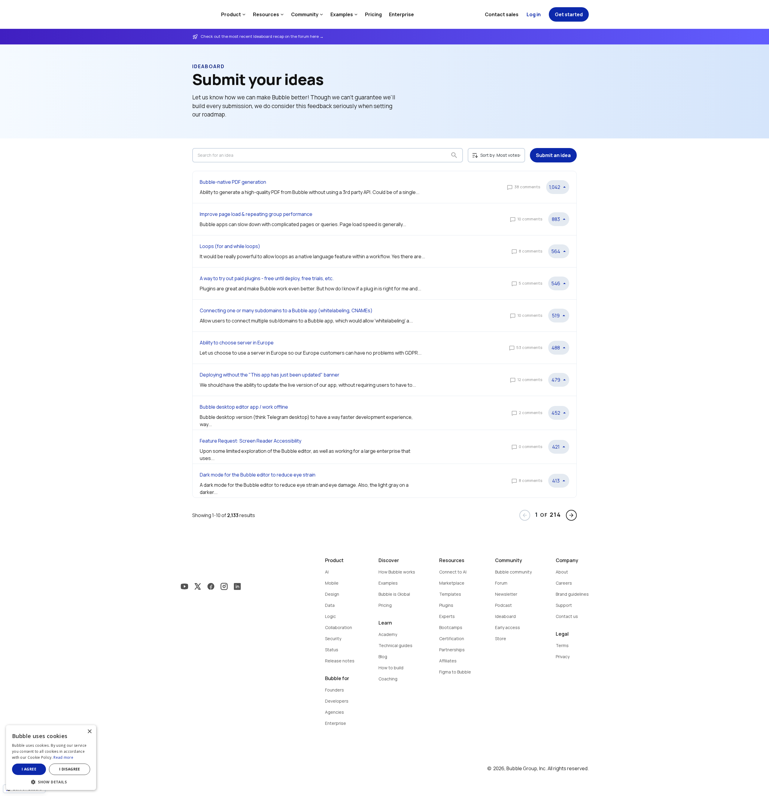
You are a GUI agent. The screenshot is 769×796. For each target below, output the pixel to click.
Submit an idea (553, 155)
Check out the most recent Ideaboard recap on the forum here (260, 36)
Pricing (373, 14)
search (454, 155)
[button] (51, 781)
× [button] (89, 731)
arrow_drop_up (564, 187)
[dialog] (51, 757)
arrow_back (525, 515)
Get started (569, 14)
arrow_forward (571, 515)
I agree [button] (29, 769)
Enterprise (401, 14)
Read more (63, 757)
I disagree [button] (69, 769)
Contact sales (501, 14)
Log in (534, 14)
